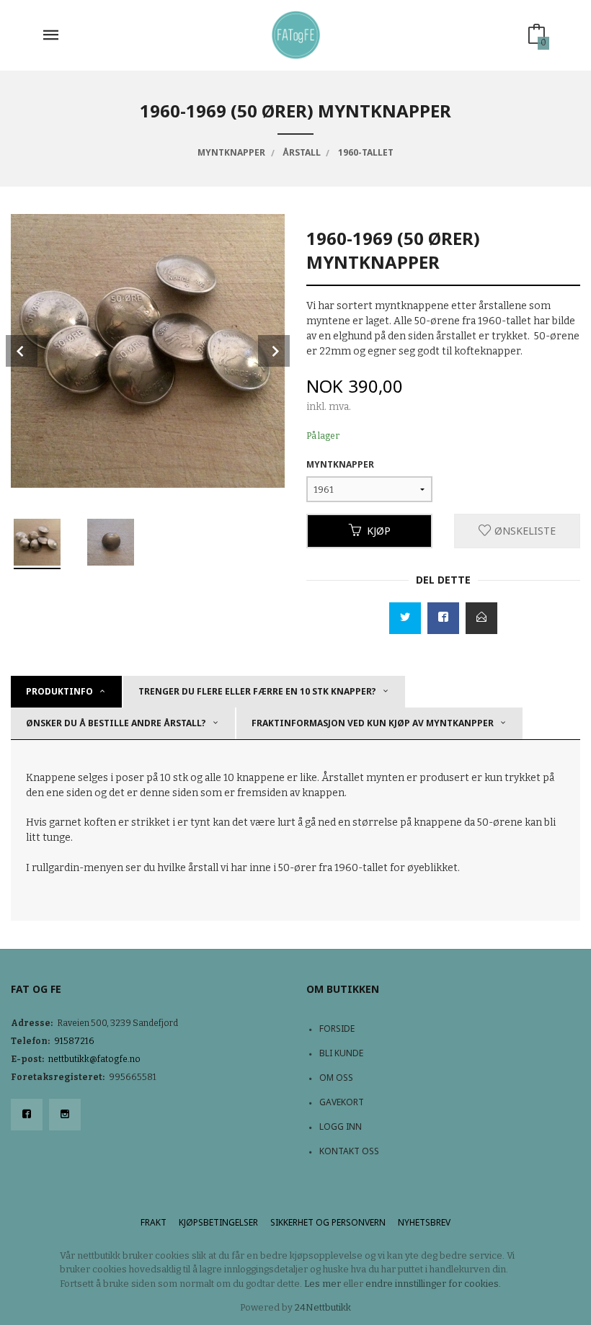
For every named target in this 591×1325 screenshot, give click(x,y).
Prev (21, 351)
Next (274, 351)
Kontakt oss (349, 1151)
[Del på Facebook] (443, 618)
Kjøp (379, 530)
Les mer (322, 1283)
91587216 (74, 1041)
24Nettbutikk (323, 1307)
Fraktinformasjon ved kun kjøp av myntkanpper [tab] (373, 723)
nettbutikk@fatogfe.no (94, 1059)
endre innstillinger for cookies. (433, 1283)
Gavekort (341, 1102)
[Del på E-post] (481, 618)
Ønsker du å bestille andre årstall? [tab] (116, 723)
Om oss (336, 1077)
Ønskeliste (524, 530)
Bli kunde (341, 1053)
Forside (337, 1028)
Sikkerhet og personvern (328, 1222)
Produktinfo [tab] (59, 691)
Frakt (153, 1222)
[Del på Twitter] (405, 618)
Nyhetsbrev (424, 1222)
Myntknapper (340, 464)
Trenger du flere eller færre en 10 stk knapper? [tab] (257, 691)
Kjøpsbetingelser (218, 1222)
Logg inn (340, 1126)
